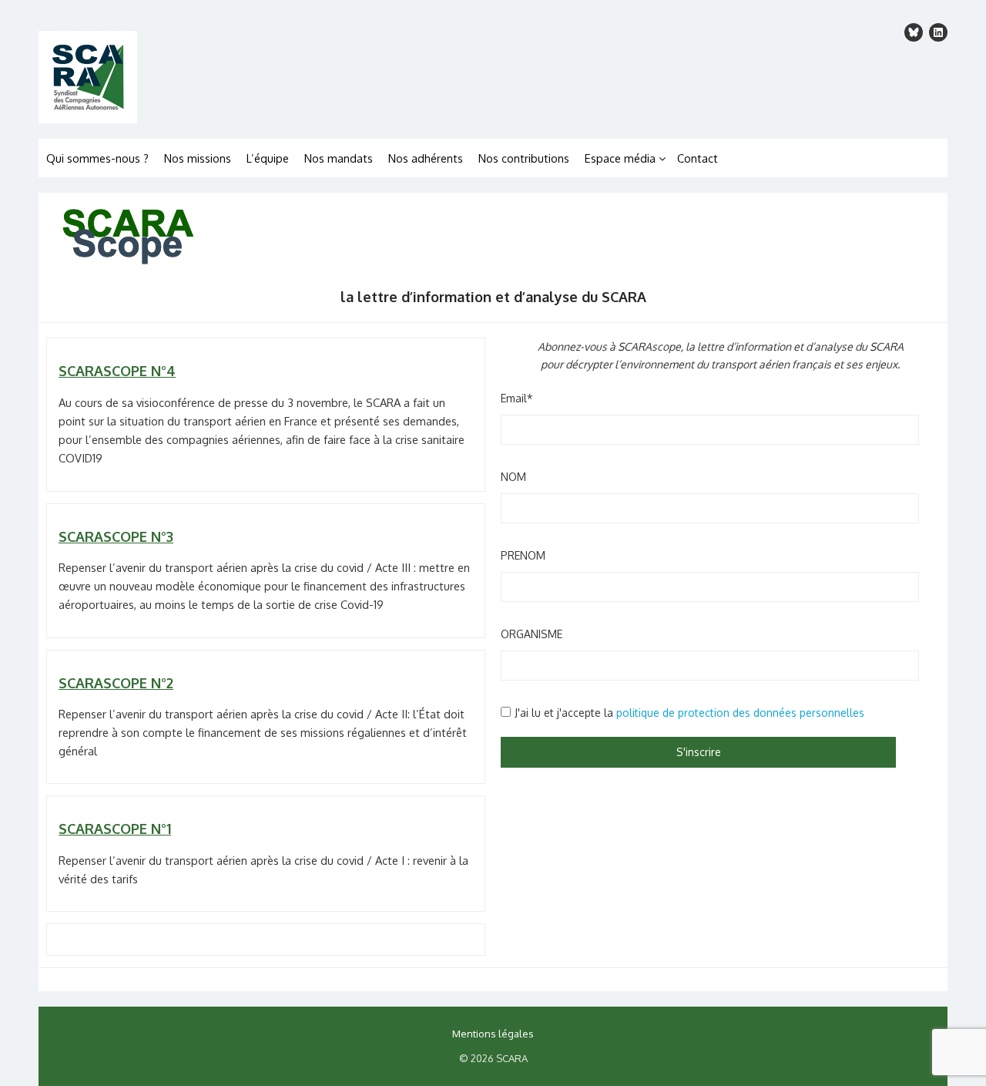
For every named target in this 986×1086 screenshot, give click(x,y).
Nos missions (197, 158)
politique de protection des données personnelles (740, 712)
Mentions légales (493, 1033)
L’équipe (267, 158)
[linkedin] (938, 32)
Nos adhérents (425, 158)
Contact (697, 158)
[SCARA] (262, 77)
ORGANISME (531, 634)
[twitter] (913, 32)
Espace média (620, 158)
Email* (517, 398)
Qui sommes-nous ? (97, 158)
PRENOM (523, 555)
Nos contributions (523, 158)
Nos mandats (338, 158)
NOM (513, 476)
